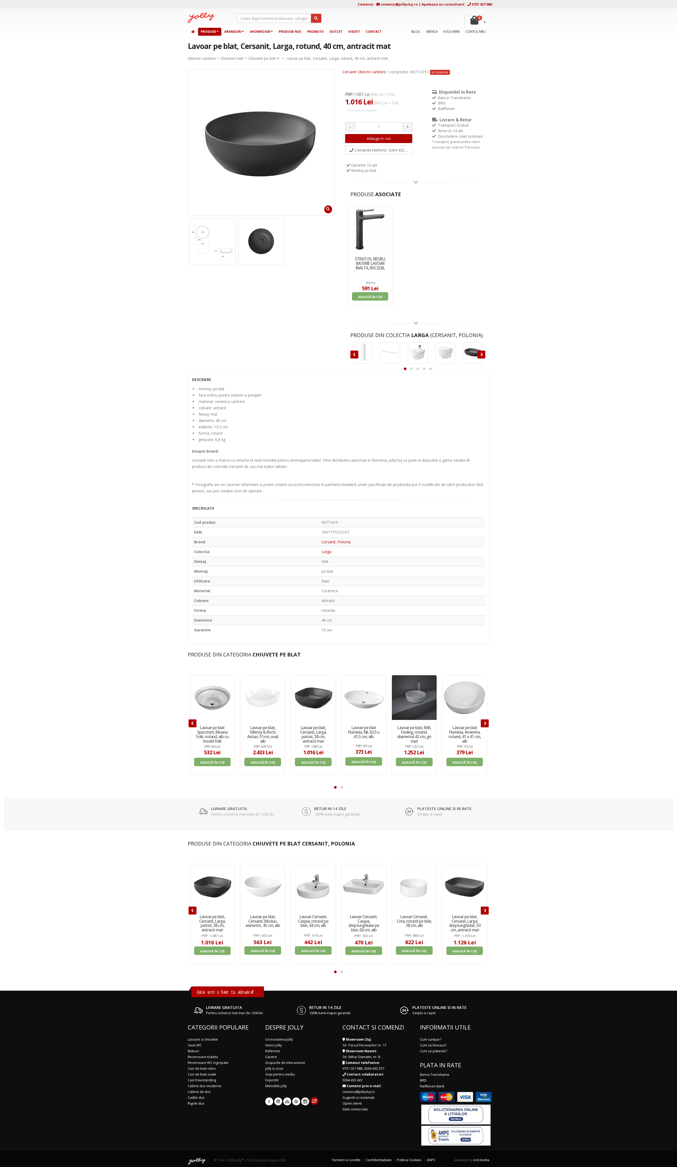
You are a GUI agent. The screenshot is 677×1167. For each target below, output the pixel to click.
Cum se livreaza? (433, 1045)
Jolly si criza (274, 1068)
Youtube (287, 1101)
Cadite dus (196, 1097)
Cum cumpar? (430, 1039)
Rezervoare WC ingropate (208, 1062)
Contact (374, 31)
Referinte (272, 1051)
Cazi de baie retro (202, 1068)
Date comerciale (355, 1109)
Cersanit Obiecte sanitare (364, 71)
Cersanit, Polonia (336, 541)
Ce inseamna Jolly (279, 1039)
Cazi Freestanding (202, 1080)
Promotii (315, 31)
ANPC (431, 1160)
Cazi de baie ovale (202, 1074)
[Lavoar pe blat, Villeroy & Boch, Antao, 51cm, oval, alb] (262, 697)
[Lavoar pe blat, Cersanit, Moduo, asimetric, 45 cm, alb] (262, 886)
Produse (208, 31)
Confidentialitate (379, 1160)
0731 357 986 (482, 4)
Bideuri (193, 1051)
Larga (326, 551)
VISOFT (354, 31)
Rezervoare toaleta (203, 1057)
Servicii (431, 31)
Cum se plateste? (433, 1051)
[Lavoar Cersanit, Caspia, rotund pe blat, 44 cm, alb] (313, 886)
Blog (415, 31)
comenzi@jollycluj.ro (399, 4)
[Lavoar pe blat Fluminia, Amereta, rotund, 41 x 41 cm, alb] (464, 697)
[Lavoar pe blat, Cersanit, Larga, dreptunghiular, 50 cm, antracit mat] (464, 886)
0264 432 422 (352, 1080)
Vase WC (195, 1045)
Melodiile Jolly (276, 1086)
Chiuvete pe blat (262, 58)
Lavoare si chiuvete (203, 1039)
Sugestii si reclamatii (358, 1097)
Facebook (269, 1101)
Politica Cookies (409, 1160)
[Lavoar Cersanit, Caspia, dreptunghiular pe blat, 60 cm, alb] (363, 886)
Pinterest (296, 1101)
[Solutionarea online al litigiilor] (455, 1114)
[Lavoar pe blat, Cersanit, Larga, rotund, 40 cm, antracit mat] (212, 242)
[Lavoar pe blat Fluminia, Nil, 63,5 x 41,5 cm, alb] (363, 697)
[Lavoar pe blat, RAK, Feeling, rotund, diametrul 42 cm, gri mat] (414, 697)
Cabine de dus (199, 1092)
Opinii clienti (352, 1103)
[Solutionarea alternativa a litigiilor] (455, 1135)
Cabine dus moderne (204, 1086)
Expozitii (271, 1080)
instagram (305, 1101)
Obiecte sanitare (202, 58)
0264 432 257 (374, 1068)
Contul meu (475, 31)
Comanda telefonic (380, 150)
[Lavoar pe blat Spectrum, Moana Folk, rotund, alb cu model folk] (212, 697)
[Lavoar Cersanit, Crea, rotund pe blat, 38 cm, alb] (414, 886)
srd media (481, 1160)
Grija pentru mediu (280, 1074)
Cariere (271, 1057)
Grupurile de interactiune (285, 1062)
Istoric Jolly (273, 1045)
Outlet (336, 31)
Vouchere (451, 31)
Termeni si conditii (346, 1160)
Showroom (260, 31)
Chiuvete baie (232, 58)
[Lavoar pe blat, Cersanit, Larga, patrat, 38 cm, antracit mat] (313, 697)
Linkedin (278, 1101)
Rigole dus (196, 1103)
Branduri (233, 31)
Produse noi (290, 31)
